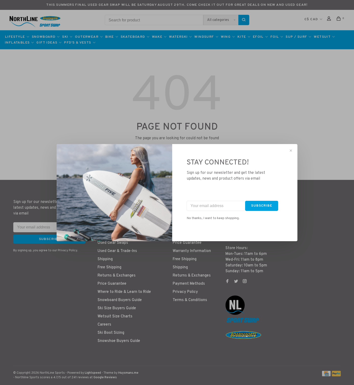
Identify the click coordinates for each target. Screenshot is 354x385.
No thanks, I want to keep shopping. (213, 218)
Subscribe (261, 206)
